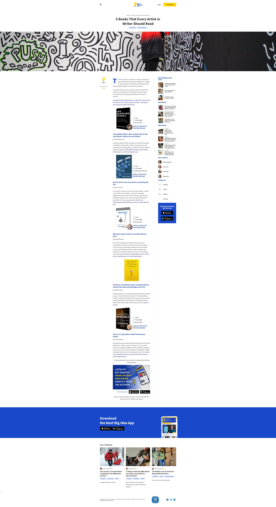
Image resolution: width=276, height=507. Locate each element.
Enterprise (120, 499)
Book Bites (103, 478)
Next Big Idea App (103, 499)
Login (159, 4)
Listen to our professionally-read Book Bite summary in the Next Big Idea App (131, 202)
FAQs (116, 499)
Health (117, 478)
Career (161, 476)
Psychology (136, 478)
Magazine (128, 15)
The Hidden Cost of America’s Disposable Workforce (163, 472)
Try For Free (169, 4)
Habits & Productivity (142, 27)
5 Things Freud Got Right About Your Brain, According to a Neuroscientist (138, 473)
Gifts (108, 499)
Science (142, 478)
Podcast (112, 499)
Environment (110, 478)
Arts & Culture (132, 27)
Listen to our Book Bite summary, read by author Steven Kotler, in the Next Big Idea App (131, 354)
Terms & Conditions (131, 499)
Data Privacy (139, 499)
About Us (125, 499)
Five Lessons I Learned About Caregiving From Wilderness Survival (111, 473)
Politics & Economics (169, 476)
